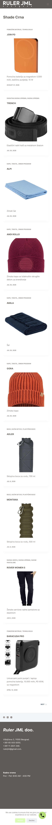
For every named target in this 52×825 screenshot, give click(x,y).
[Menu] (48, 4)
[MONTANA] (26, 520)
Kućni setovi (17, 429)
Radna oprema (33, 98)
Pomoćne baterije (14, 29)
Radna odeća (12, 560)
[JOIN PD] (26, 55)
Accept (20, 820)
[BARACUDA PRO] (26, 657)
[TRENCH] (26, 124)
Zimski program (24, 164)
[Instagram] (11, 717)
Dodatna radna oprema (16, 98)
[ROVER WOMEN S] (26, 588)
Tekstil (14, 164)
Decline (31, 820)
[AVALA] (26, 324)
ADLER (10, 434)
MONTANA (12, 499)
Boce (9, 429)
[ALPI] (26, 190)
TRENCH (11, 103)
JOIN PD (11, 34)
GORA (10, 368)
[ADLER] (26, 455)
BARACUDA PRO (15, 636)
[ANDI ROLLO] (26, 255)
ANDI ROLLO (13, 234)
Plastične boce (29, 429)
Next (43, 704)
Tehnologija (27, 29)
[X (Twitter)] (8, 717)
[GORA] (26, 389)
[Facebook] (4, 717)
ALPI (9, 169)
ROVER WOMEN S (16, 567)
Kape (9, 164)
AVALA (10, 303)
